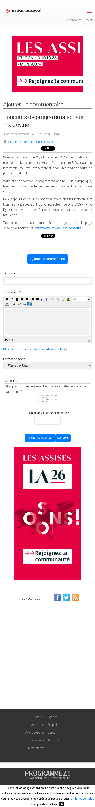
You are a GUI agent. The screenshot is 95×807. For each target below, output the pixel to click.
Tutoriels (53, 740)
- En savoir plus (83, 798)
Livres (51, 732)
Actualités (37, 725)
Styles (75, 299)
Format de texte (14, 359)
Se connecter (73, 20)
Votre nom (12, 273)
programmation (30, 141)
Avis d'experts (34, 732)
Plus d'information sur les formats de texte (33, 349)
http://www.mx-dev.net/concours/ (59, 228)
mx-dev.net (47, 141)
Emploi (52, 725)
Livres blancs (35, 748)
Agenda (53, 717)
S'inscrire (88, 20)
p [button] (13, 339)
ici (71, 798)
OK (61, 804)
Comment (13, 292)
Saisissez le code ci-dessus (49, 413)
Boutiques (37, 740)
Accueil (39, 717)
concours (13, 141)
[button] (7, 299)
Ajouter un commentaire (47, 259)
